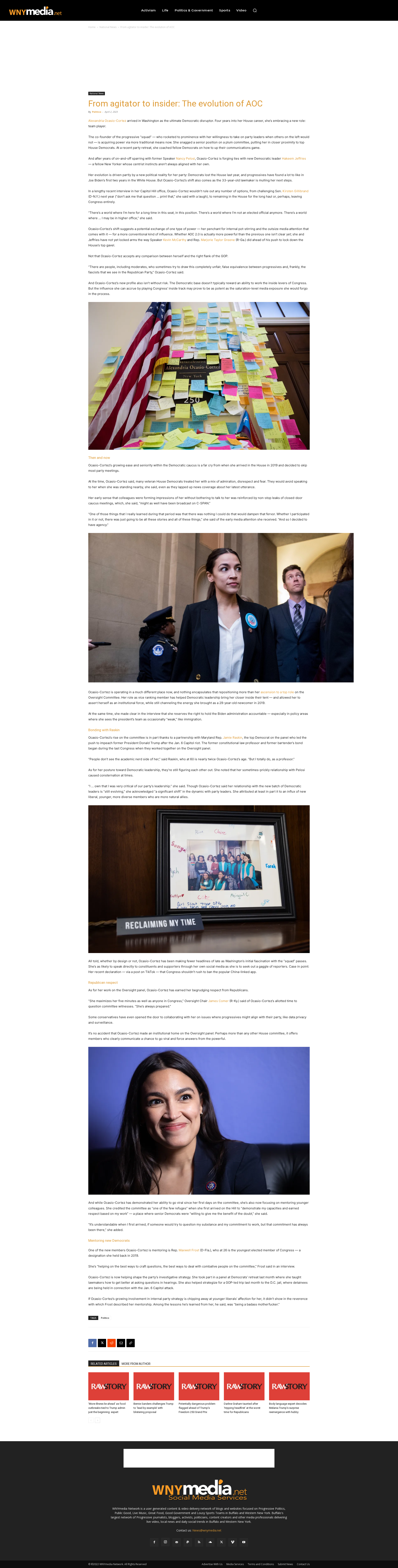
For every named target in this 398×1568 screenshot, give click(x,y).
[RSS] (199, 1542)
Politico (96, 111)
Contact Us (303, 1564)
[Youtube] (244, 1542)
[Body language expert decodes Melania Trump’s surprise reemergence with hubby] (289, 1386)
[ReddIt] (111, 1343)
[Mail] (176, 1542)
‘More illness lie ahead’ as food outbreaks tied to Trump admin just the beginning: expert (107, 1408)
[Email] (121, 1343)
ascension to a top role (277, 692)
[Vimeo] (232, 1542)
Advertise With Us (212, 1564)
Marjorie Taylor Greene (218, 240)
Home (92, 27)
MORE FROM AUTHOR (136, 1363)
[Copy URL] (130, 1343)
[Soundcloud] (210, 1542)
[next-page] (97, 1420)
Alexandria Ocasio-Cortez (107, 121)
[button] (255, 10)
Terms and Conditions (261, 1564)
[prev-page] (90, 1420)
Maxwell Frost (189, 1250)
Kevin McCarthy (174, 240)
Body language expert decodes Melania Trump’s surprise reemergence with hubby (288, 1408)
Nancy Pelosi (185, 158)
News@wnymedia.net (206, 1530)
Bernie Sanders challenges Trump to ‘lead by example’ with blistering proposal (153, 1408)
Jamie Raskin (232, 737)
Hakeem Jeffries (294, 158)
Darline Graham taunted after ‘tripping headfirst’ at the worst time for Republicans (242, 1408)
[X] (102, 1343)
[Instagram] (165, 1542)
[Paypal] (188, 1542)
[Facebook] (92, 1343)
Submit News (285, 1564)
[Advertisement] (199, 61)
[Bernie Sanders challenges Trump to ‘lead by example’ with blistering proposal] (153, 1386)
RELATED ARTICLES (104, 1363)
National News (108, 27)
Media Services (235, 1564)
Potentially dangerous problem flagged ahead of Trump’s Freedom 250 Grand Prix (197, 1408)
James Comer (218, 1001)
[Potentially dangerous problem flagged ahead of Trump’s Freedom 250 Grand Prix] (199, 1386)
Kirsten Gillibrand (295, 191)
